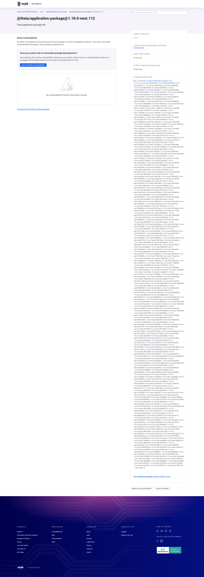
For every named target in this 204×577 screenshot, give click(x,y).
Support (123, 532)
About (88, 532)
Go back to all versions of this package (33, 109)
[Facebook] (166, 532)
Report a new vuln (127, 535)
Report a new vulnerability (141, 488)
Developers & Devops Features (27, 535)
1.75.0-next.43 (138, 48)
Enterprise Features (23, 538)
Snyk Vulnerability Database (27, 12)
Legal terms (90, 542)
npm (41, 12)
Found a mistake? (162, 488)
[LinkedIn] (170, 532)
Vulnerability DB (57, 532)
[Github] (157, 542)
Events (89, 552)
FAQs (53, 542)
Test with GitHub (22, 545)
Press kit (89, 549)
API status (20, 552)
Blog (53, 535)
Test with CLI (21, 549)
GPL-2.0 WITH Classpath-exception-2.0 (157, 81)
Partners (20, 532)
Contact (89, 538)
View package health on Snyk (151, 476)
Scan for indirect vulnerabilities (33, 65)
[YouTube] (161, 532)
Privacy (89, 545)
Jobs (88, 535)
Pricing (19, 542)
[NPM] (161, 542)
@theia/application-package (56, 12)
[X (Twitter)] (157, 532)
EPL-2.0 (137, 81)
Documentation (57, 538)
